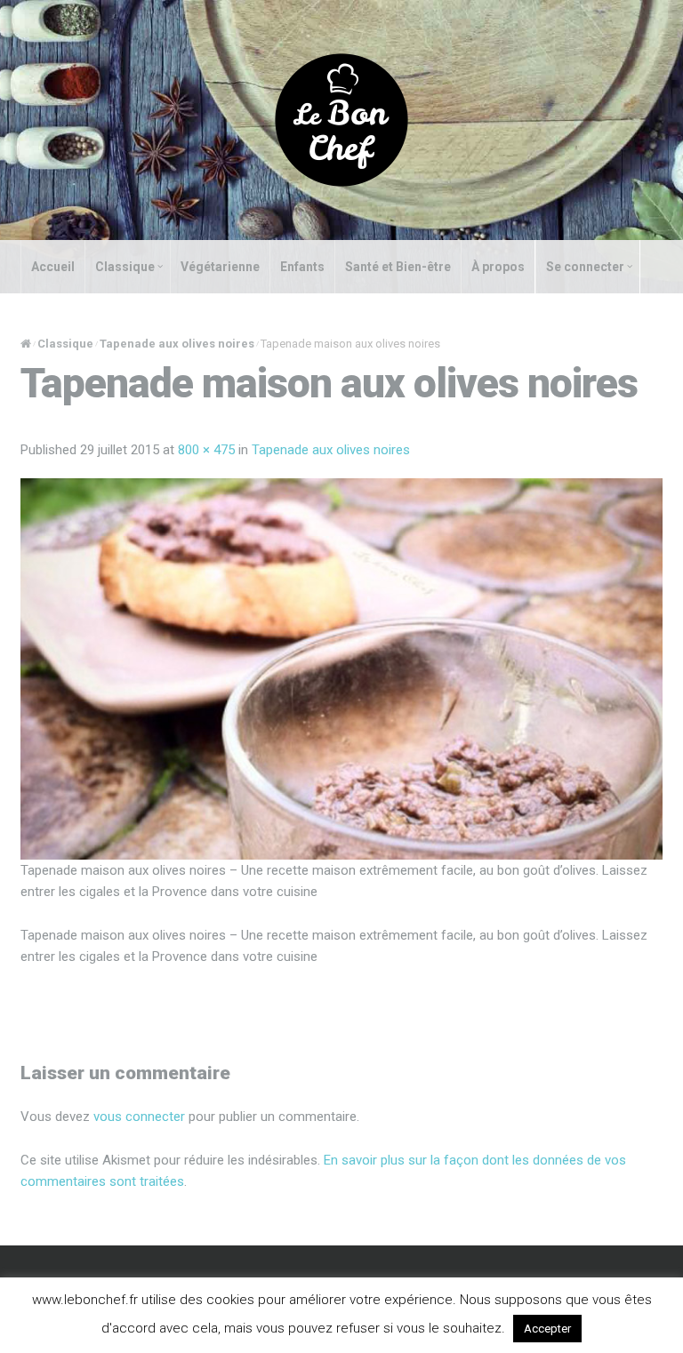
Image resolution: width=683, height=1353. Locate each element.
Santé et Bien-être (398, 267)
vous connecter (139, 1117)
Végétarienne (220, 267)
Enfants (302, 267)
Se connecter (585, 267)
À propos (498, 267)
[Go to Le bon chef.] (25, 343)
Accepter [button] (547, 1328)
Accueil (53, 267)
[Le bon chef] (341, 119)
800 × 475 (206, 450)
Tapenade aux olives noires (177, 343)
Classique (125, 267)
